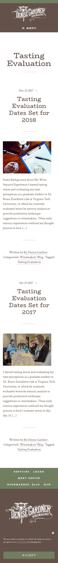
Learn (38, 471)
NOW (47, 484)
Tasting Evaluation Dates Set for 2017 (29, 302)
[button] (53, 533)
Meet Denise (29, 478)
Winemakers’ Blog (23, 484)
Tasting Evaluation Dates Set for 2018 (29, 109)
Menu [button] (31, 28)
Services (21, 471)
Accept (29, 555)
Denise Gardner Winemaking (29, 14)
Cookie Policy (21, 542)
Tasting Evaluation (29, 262)
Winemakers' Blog (31, 257)
